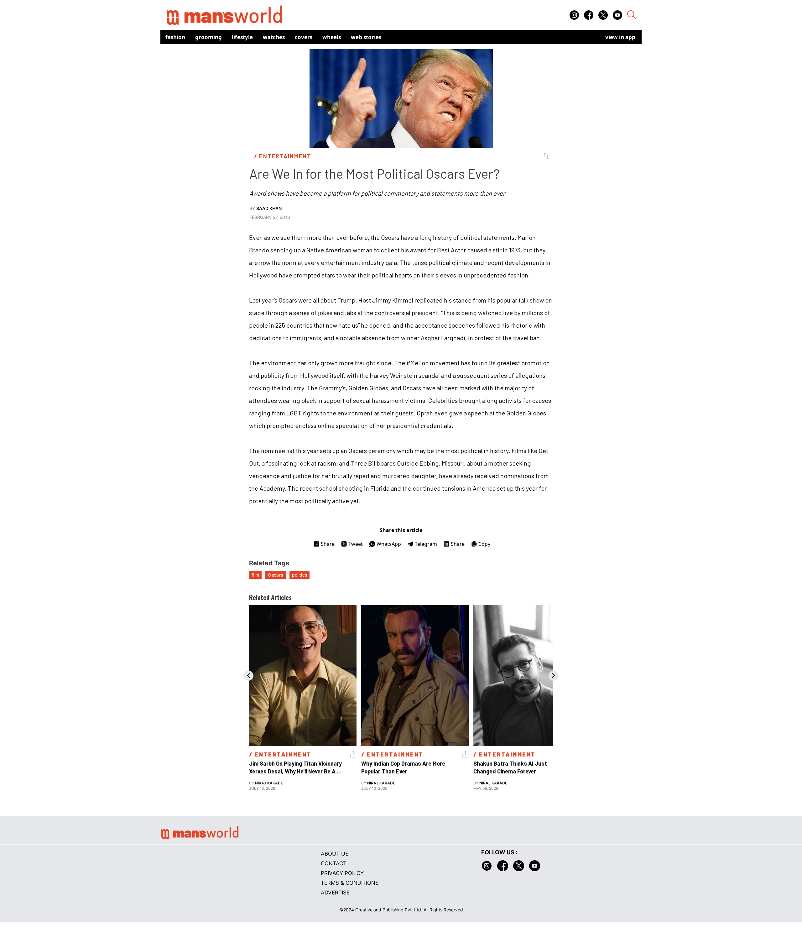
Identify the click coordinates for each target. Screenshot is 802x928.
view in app (620, 37)
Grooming (208, 37)
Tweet (355, 543)
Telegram (426, 543)
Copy (484, 543)
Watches (274, 37)
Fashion (175, 37)
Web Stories (366, 37)
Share (328, 543)
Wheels (331, 37)
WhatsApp (389, 543)
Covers (303, 37)
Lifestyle (242, 37)
